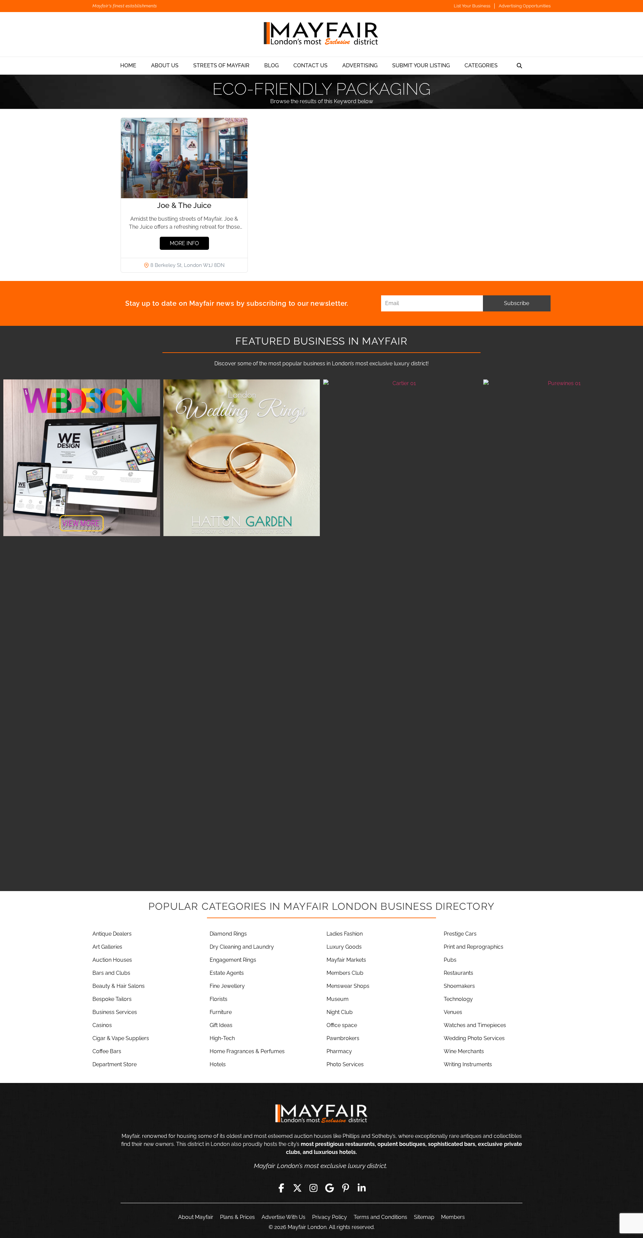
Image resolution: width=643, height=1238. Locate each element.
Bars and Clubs (111, 973)
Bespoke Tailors (112, 999)
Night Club (340, 1012)
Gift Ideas (221, 1025)
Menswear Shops (348, 986)
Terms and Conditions (380, 1217)
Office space (342, 1025)
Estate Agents (227, 973)
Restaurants (458, 973)
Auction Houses (112, 960)
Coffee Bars (106, 1051)
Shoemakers (459, 986)
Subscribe (516, 303)
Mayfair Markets (346, 960)
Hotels (218, 1064)
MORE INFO (184, 243)
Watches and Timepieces (475, 1025)
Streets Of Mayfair (221, 65)
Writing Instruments (468, 1064)
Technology (458, 999)
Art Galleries (107, 947)
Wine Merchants (464, 1051)
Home (128, 65)
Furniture (221, 1012)
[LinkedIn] (361, 1187)
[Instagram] (313, 1187)
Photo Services (345, 1064)
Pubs (450, 960)
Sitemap (424, 1217)
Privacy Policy (329, 1217)
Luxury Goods (344, 947)
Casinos (102, 1025)
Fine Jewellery (227, 986)
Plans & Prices (237, 1217)
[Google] (329, 1187)
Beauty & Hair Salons (118, 986)
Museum (338, 999)
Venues (453, 1012)
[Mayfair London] (321, 34)
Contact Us (310, 65)
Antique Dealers (112, 934)
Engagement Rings (233, 960)
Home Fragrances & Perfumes (247, 1051)
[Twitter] (297, 1187)
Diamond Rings (228, 934)
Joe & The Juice (184, 205)
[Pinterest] (345, 1187)
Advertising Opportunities (525, 5)
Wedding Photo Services (474, 1038)
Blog (271, 65)
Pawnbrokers (343, 1038)
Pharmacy (339, 1051)
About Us (164, 65)
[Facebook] (281, 1187)
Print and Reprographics (473, 947)
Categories (481, 65)
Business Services (114, 1012)
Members (453, 1217)
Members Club (345, 973)
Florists (218, 999)
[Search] (519, 66)
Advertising (359, 65)
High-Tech (222, 1038)
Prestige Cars (460, 934)
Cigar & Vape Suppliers (120, 1038)
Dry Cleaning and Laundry (242, 947)
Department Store (114, 1064)
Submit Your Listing (421, 65)
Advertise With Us (283, 1217)
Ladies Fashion (345, 934)
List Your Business (472, 5)
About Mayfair (195, 1217)
